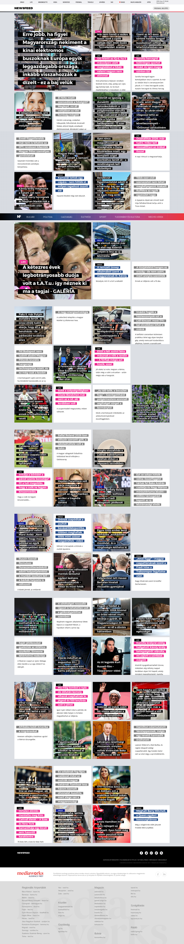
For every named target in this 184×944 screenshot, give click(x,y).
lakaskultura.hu (101, 898)
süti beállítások (143, 860)
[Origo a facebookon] (141, 853)
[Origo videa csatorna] (156, 853)
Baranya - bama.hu (29, 895)
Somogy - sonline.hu (30, 930)
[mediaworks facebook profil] (157, 874)
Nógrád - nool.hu (28, 927)
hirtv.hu (61, 913)
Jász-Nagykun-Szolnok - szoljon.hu (36, 921)
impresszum (153, 860)
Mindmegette (42, 2)
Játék (149, 2)
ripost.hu (134, 888)
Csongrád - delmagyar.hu (32, 903)
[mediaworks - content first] (30, 874)
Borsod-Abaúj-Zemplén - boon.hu (35, 900)
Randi (123, 2)
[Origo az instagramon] (151, 853)
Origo (22, 2)
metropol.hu (135, 891)
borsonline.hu (100, 937)
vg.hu (60, 928)
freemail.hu (135, 910)
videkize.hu (99, 921)
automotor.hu (100, 895)
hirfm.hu (134, 934)
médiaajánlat (162, 860)
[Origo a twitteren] (146, 853)
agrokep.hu (62, 931)
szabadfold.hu (63, 910)
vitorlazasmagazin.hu (103, 918)
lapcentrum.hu (136, 919)
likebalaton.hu (100, 903)
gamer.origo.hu (101, 900)
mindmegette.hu (101, 910)
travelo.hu (98, 913)
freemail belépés (161, 8)
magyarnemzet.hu (65, 907)
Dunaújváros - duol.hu (30, 907)
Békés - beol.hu (28, 898)
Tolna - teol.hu (27, 936)
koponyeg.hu (136, 913)
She (112, 2)
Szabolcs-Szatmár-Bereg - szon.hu (36, 933)
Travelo (90, 2)
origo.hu (61, 916)
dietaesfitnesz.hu (101, 915)
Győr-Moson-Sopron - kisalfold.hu (35, 913)
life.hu (133, 894)
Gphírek (102, 2)
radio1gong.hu (136, 931)
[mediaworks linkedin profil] (164, 874)
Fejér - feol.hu (27, 910)
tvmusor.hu (99, 924)
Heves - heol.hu (28, 918)
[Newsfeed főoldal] (23, 853)
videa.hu (134, 916)
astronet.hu (99, 892)
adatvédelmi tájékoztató (111, 860)
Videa (55, 2)
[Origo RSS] (161, 853)
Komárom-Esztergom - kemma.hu (35, 924)
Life (31, 2)
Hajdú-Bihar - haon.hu (30, 915)
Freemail (79, 2)
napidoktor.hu (100, 907)
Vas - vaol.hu (63, 888)
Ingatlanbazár (136, 2)
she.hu (133, 897)
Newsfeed (66, 2)
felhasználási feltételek (128, 860)
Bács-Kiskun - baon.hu (31, 892)
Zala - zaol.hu (63, 894)
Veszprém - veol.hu (65, 891)
